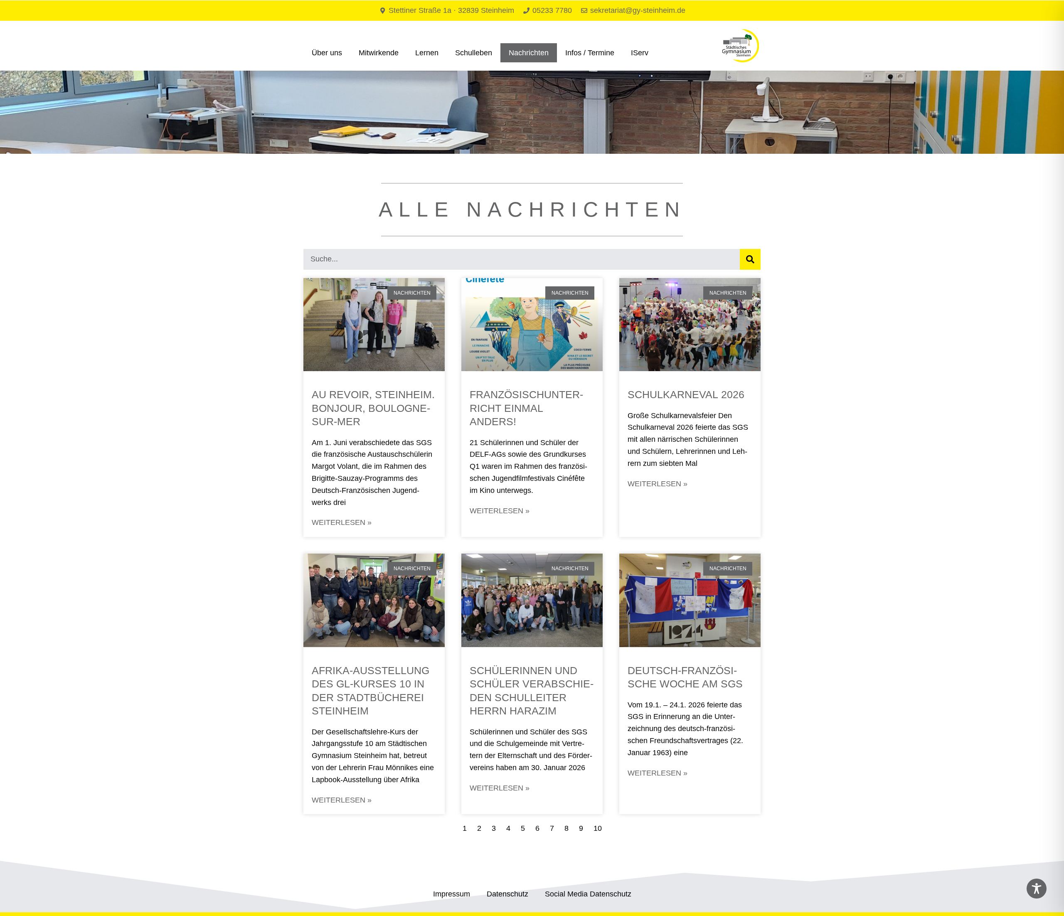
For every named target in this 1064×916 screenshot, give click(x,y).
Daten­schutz (507, 894)
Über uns (327, 53)
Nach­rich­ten (529, 53)
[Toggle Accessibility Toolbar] (1036, 888)
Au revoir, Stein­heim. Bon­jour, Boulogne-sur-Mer (373, 408)
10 (598, 828)
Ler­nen (426, 53)
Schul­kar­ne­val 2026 (687, 394)
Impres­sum (451, 894)
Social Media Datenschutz (588, 894)
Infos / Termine (589, 53)
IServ (639, 53)
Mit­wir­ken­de (379, 53)
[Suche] (750, 259)
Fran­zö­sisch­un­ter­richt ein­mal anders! (526, 408)
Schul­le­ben (473, 53)
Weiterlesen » (343, 522)
